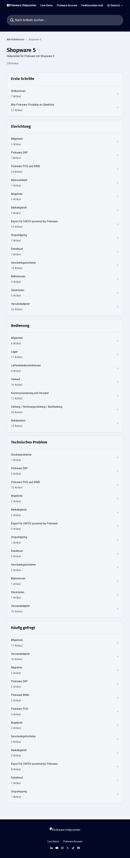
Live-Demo (46, 5)
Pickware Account (67, 5)
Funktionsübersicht (92, 5)
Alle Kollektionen (15, 39)
